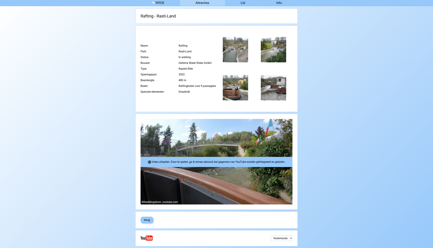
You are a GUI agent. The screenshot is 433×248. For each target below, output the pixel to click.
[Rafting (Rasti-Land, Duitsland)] (235, 50)
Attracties (202, 3)
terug (147, 220)
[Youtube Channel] (178, 238)
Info (279, 3)
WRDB (159, 3)
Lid (243, 3)
